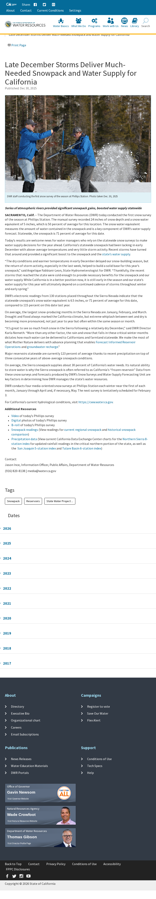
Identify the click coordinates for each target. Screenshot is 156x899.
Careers (16, 727)
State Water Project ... (60, 501)
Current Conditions (50, 10)
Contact (26, 10)
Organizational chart (25, 720)
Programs (94, 26)
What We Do (78, 26)
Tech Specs (94, 766)
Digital (16, 420)
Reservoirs (33, 501)
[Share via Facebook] (35, 4)
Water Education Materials (29, 766)
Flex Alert (94, 720)
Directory (17, 706)
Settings (75, 10)
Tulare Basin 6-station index (81, 448)
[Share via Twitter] (44, 4)
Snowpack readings (25, 430)
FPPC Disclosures (18, 869)
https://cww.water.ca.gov (95, 402)
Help (90, 773)
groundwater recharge (42, 347)
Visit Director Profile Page (19, 843)
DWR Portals (20, 773)
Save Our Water (97, 713)
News (124, 26)
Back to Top (13, 864)
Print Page (18, 45)
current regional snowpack (83, 430)
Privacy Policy (55, 864)
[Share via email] (53, 4)
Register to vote (98, 706)
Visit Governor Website (18, 798)
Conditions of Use (99, 759)
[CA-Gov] (11, 5)
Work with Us (111, 26)
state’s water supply (116, 254)
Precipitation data (24, 439)
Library (134, 26)
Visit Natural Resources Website (22, 821)
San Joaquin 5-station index (36, 448)
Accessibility (112, 864)
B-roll (15, 425)
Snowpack (13, 501)
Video (15, 416)
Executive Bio (20, 713)
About (10, 10)
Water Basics (61, 26)
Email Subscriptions (25, 734)
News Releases (21, 759)
